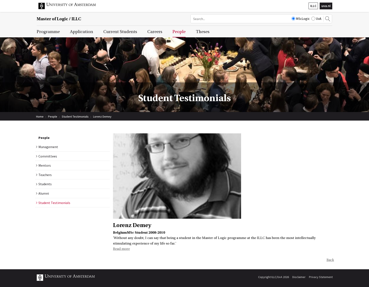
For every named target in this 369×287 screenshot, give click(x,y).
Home (40, 116)
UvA (318, 18)
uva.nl (326, 6)
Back (330, 260)
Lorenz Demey (102, 116)
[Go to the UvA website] (70, 8)
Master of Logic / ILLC (59, 18)
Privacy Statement (321, 277)
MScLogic (303, 18)
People (52, 116)
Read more (121, 249)
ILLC (313, 6)
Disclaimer (299, 277)
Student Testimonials (75, 116)
